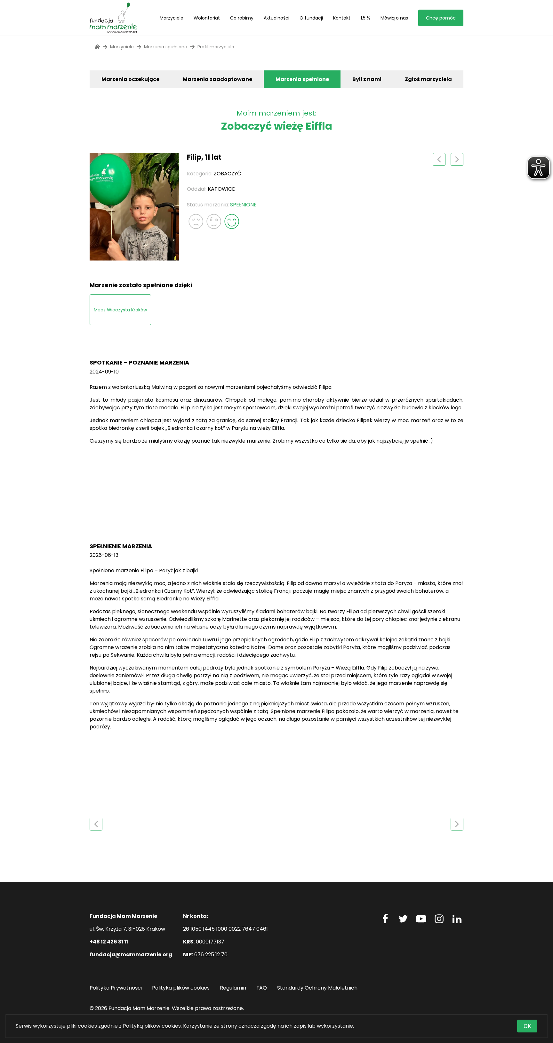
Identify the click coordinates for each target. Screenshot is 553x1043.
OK (527, 1026)
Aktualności (276, 18)
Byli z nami (366, 79)
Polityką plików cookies (152, 1026)
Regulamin (233, 987)
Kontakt (341, 18)
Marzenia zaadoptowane (217, 79)
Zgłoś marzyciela (428, 79)
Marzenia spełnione (302, 79)
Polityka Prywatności (116, 987)
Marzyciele (171, 18)
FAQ (261, 987)
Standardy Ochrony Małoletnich (317, 987)
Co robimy (241, 18)
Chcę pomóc (441, 18)
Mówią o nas (394, 18)
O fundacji (311, 18)
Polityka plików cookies (181, 987)
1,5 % (365, 18)
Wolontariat (207, 18)
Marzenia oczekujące (130, 79)
